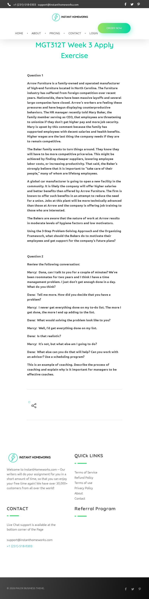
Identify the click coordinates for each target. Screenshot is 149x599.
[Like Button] (29, 402)
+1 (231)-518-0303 (19, 546)
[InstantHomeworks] (73, 17)
